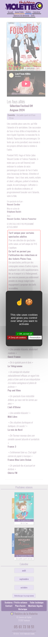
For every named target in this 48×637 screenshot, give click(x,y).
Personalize (35, 337)
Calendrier (36, 12)
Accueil (10, 12)
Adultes (28, 12)
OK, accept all (25, 334)
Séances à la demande (21, 15)
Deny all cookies (18, 337)
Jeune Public (19, 12)
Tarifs (33, 15)
